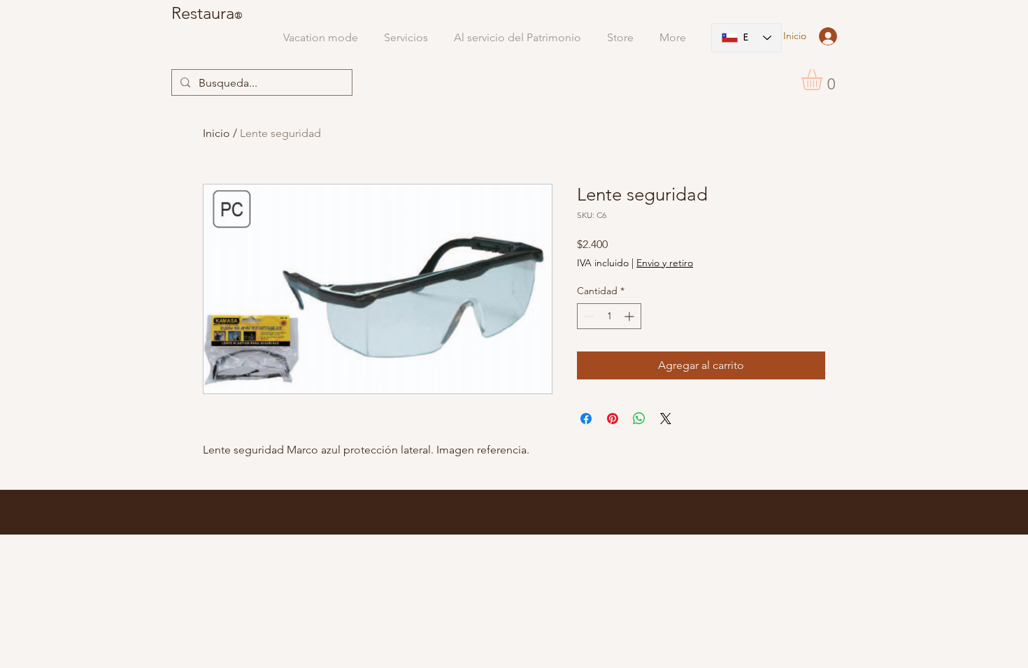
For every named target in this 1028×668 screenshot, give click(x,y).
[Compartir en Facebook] (586, 418)
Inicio (216, 133)
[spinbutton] (609, 316)
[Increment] (630, 316)
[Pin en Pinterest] (612, 418)
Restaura (202, 13)
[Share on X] (665, 418)
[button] (824, 79)
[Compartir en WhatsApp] (639, 418)
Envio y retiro (664, 262)
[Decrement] (588, 316)
